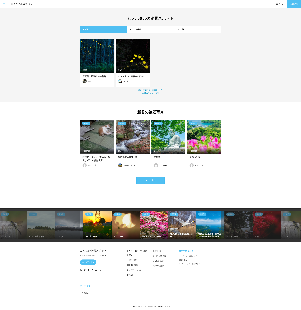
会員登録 (294, 4)
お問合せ (130, 275)
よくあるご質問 (158, 261)
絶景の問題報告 (158, 266)
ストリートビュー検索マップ (189, 264)
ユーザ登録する (88, 262)
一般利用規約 (132, 260)
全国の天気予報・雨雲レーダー (150, 90)
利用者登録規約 (133, 265)
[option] (38, 225)
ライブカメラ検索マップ (188, 256)
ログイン (280, 4)
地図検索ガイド (184, 260)
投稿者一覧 (157, 251)
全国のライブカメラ (150, 93)
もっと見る (150, 180)
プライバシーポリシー (135, 270)
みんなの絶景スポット (23, 4)
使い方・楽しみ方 (159, 256)
